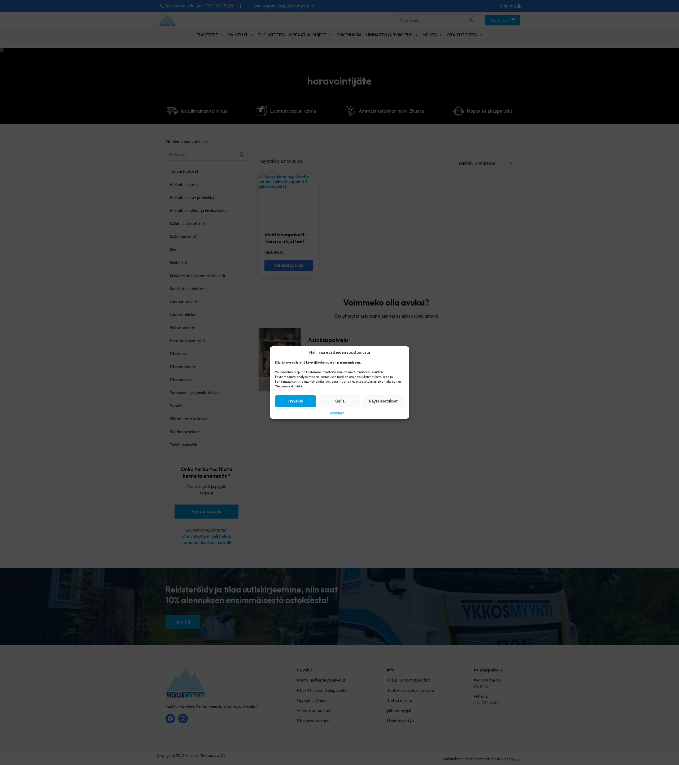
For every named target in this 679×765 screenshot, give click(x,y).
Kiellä (339, 401)
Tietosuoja (337, 412)
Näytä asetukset (383, 401)
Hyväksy (295, 401)
